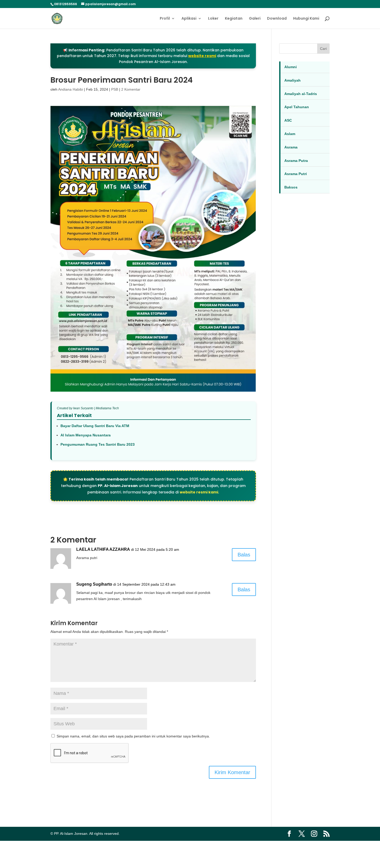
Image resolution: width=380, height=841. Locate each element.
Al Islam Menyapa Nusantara (85, 435)
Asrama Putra (296, 161)
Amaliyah (292, 80)
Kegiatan (233, 19)
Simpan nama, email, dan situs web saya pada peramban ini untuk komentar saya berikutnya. (133, 736)
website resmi (202, 55)
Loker (213, 19)
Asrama (291, 147)
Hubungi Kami (306, 19)
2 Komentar (130, 89)
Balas (244, 554)
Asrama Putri (295, 174)
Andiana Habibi (70, 89)
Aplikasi (188, 19)
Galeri (255, 19)
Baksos (291, 187)
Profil (165, 19)
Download (277, 19)
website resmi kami (199, 492)
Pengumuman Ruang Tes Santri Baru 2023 (97, 444)
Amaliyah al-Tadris (300, 94)
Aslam (289, 134)
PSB (114, 89)
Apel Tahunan (296, 107)
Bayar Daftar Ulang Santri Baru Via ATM (94, 426)
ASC (288, 120)
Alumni (290, 67)
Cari (323, 48)
